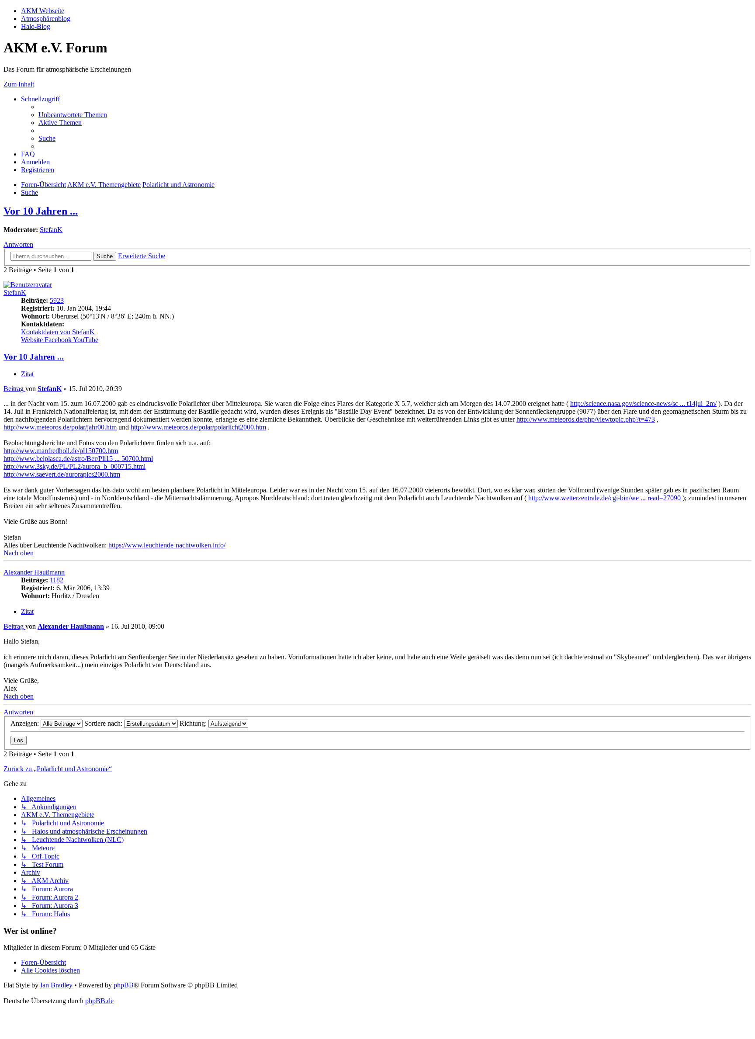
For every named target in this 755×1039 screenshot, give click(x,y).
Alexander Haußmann (34, 572)
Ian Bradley (56, 985)
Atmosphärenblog (45, 18)
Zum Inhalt (18, 84)
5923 (57, 300)
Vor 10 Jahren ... (40, 211)
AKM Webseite (42, 10)
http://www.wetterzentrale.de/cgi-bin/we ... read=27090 (604, 498)
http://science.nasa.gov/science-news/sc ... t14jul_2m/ (643, 403)
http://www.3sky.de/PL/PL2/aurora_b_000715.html (74, 466)
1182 (56, 580)
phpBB (124, 985)
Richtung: (194, 723)
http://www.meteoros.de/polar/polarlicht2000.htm (198, 427)
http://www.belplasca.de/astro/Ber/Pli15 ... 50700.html (78, 458)
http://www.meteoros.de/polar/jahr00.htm (60, 427)
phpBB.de (99, 1000)
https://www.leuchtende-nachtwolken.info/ (166, 545)
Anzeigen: (25, 723)
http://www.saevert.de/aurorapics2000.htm (61, 474)
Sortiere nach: (104, 723)
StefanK (51, 229)
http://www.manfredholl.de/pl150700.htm (60, 450)
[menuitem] (72, 114)
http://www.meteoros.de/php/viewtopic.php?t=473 (585, 419)
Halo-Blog (35, 26)
